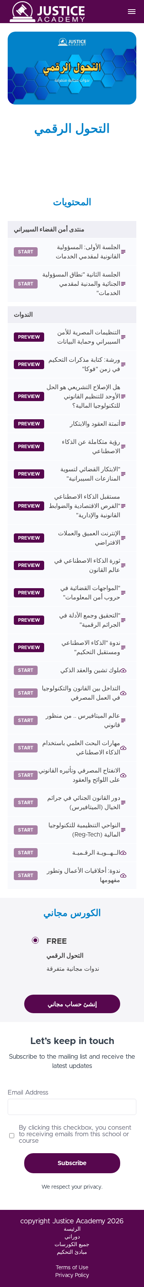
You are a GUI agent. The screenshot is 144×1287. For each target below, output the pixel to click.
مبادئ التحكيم (72, 1252)
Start (25, 252)
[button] (131, 11)
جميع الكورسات (72, 1244)
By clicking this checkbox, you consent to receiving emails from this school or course (75, 1134)
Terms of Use (72, 1267)
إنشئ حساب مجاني (72, 1004)
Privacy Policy (72, 1275)
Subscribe (72, 1163)
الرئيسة (72, 1229)
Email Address (28, 1092)
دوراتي (72, 1237)
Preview (29, 337)
